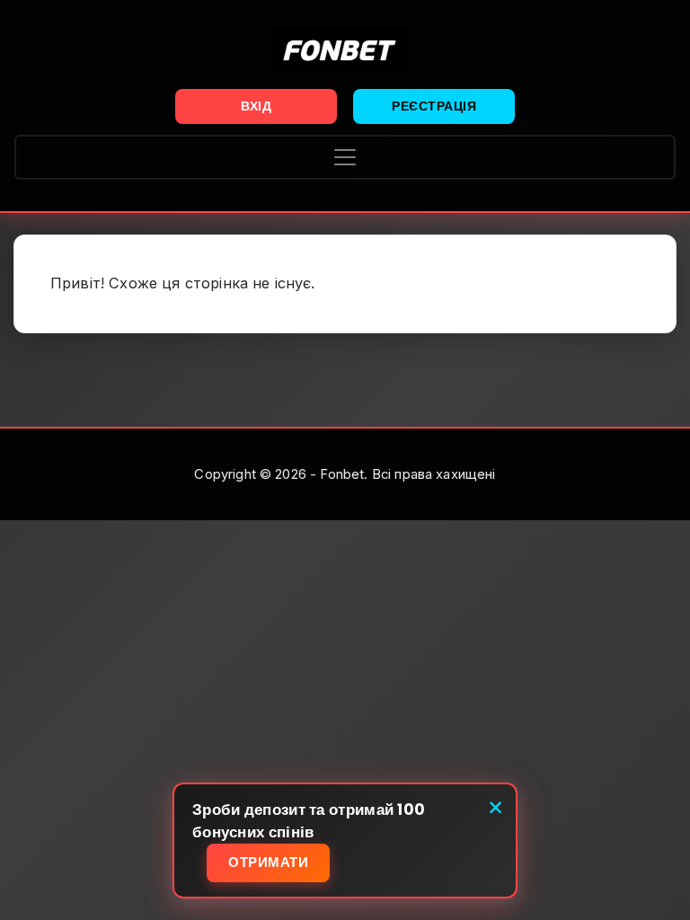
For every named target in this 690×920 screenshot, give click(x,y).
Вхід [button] (256, 106)
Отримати (268, 862)
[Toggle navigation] (345, 157)
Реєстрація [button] (434, 106)
